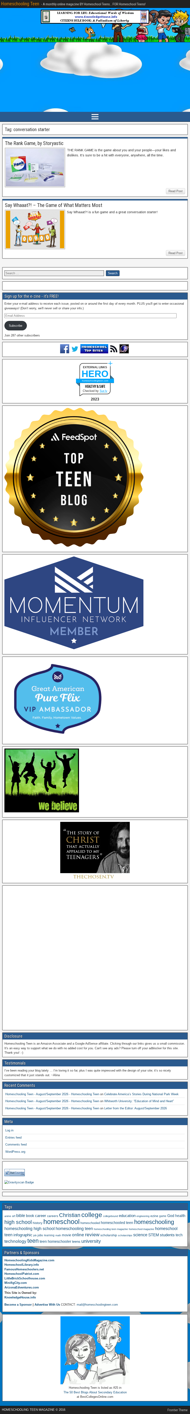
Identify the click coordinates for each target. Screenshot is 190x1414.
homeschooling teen (74, 1228)
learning (49, 1235)
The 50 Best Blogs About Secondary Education (95, 1392)
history (37, 1223)
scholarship (108, 1235)
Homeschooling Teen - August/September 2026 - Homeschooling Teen (52, 1094)
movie (66, 1235)
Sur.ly (103, 391)
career (40, 1216)
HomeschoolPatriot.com (21, 1273)
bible (20, 1215)
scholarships (125, 1235)
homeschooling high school (29, 1228)
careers (52, 1216)
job (35, 1235)
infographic (22, 1235)
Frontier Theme (178, 1410)
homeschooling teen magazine (111, 1229)
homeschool (61, 1221)
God (170, 1216)
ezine (154, 1216)
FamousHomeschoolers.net (24, 1269)
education (127, 1216)
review (92, 1234)
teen (33, 1241)
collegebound (110, 1216)
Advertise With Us (47, 1304)
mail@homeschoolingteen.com (97, 1304)
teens (76, 1241)
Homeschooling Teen (20, 3)
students (167, 1235)
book (30, 1216)
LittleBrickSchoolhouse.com (24, 1278)
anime (7, 1216)
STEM (153, 1235)
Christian (69, 1215)
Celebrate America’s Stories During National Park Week (141, 1094)
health (180, 1216)
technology (15, 1241)
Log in (9, 1130)
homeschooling (154, 1221)
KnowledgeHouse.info (20, 1297)
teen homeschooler (55, 1241)
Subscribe (15, 325)
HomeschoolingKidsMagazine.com (29, 1260)
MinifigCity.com (15, 1283)
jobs (40, 1235)
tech (179, 1235)
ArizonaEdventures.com (21, 1287)
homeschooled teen (117, 1223)
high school (18, 1222)
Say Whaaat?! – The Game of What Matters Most (53, 205)
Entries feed (13, 1137)
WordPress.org (15, 1151)
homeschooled (90, 1223)
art (13, 1216)
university (91, 1241)
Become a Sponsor (18, 1304)
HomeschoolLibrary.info (21, 1264)
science (140, 1234)
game (162, 1216)
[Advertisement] (95, 77)
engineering (142, 1216)
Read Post (175, 191)
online (78, 1234)
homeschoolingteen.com (95, 380)
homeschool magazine (141, 1229)
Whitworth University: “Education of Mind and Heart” (139, 1101)
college (91, 1214)
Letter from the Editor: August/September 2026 (135, 1108)
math (58, 1235)
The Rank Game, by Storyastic (34, 143)
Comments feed (16, 1144)
